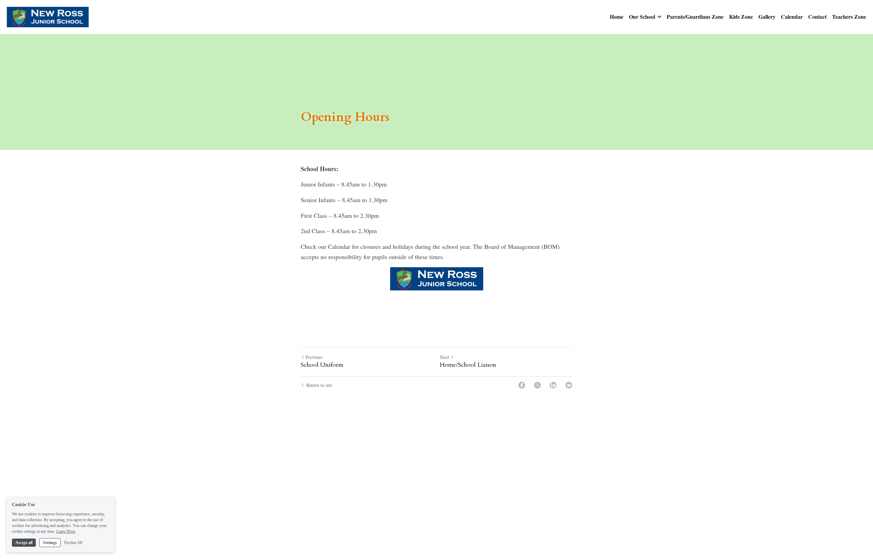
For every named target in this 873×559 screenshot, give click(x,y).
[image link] (48, 16)
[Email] (568, 385)
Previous (314, 357)
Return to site (319, 385)
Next (444, 357)
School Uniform (322, 365)
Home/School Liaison (468, 365)
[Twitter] (537, 385)
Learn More (65, 531)
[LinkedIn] (553, 385)
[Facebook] (521, 385)
